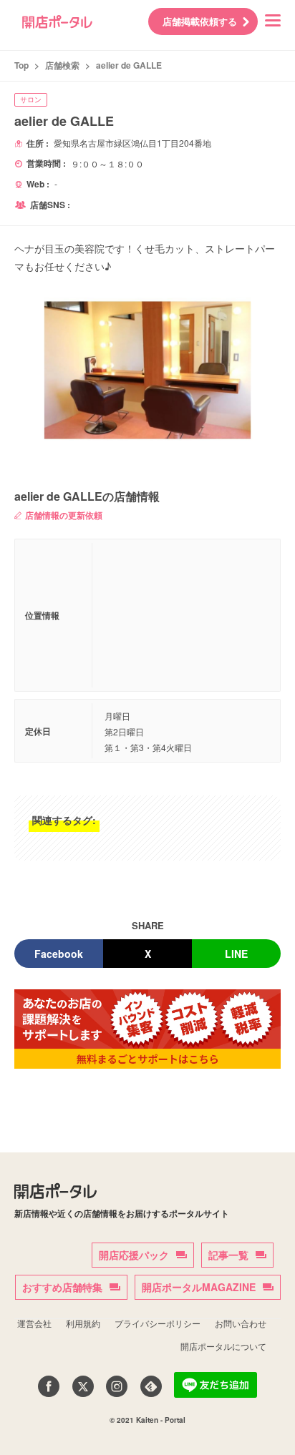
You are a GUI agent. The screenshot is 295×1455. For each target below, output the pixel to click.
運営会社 (34, 1323)
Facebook (58, 953)
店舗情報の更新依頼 (63, 515)
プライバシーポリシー (157, 1323)
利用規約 (83, 1323)
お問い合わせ (240, 1323)
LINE (236, 953)
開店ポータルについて (223, 1346)
